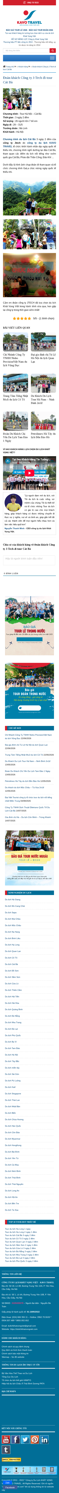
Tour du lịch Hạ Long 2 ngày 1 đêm (21, 1232)
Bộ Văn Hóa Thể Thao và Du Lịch (17, 1373)
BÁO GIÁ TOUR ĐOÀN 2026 (41, 30)
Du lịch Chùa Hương (14, 1119)
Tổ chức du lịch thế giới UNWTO (16, 1380)
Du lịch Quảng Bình (14, 1009)
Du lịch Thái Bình (12, 1177)
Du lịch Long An (12, 1190)
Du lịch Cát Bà (11, 964)
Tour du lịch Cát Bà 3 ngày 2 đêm (20, 1235)
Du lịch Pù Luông (12, 1080)
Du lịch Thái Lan (12, 1100)
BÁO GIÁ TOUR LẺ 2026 (16, 30)
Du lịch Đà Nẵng (12, 1016)
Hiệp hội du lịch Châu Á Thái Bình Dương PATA (23, 1383)
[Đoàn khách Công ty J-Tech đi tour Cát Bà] (17, 99)
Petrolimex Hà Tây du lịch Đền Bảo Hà (22, 781)
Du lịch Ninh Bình (13, 1171)
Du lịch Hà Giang (12, 899)
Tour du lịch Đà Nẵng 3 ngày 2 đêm (21, 1251)
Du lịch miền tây (12, 1068)
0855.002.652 (22, 1320)
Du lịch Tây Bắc (12, 1061)
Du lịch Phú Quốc (13, 1035)
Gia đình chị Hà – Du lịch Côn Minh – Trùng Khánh (28, 817)
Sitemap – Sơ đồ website (13, 1357)
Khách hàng (23, 67)
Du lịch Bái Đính (12, 1152)
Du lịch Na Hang (12, 932)
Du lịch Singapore (13, 1093)
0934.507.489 (8, 1320)
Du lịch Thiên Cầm (13, 990)
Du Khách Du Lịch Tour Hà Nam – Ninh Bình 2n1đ (42, 399)
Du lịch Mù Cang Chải (15, 906)
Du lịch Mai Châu (12, 919)
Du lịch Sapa (10, 912)
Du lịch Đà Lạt (11, 1029)
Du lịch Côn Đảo (12, 1132)
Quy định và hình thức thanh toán (17, 1350)
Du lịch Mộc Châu (13, 925)
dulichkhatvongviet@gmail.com (22, 1326)
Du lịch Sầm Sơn (12, 977)
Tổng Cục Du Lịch (10, 1377)
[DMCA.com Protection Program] (11, 1459)
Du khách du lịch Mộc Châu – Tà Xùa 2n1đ (24, 787)
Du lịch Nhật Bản (12, 1106)
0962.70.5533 (43, 1317)
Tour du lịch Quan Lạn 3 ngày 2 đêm (21, 1242)
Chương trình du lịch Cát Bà (19, 139)
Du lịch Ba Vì (11, 1042)
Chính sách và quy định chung (15, 1346)
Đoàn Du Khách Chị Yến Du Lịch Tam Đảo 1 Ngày (15, 437)
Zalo (7, 1482)
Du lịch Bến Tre (12, 1203)
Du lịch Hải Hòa (12, 1003)
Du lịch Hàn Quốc (13, 1126)
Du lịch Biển (10, 1113)
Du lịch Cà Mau (12, 1165)
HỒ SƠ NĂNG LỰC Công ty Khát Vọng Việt (29, 39)
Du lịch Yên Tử (11, 1158)
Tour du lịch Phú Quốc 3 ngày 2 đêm (21, 1261)
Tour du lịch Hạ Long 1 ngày (18, 1229)
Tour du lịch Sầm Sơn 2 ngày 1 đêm (21, 1245)
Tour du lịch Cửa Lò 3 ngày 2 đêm (20, 1248)
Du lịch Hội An (11, 1197)
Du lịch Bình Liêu (12, 938)
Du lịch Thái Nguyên (14, 1184)
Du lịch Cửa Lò (11, 983)
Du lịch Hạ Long (12, 945)
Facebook (10, 1487)
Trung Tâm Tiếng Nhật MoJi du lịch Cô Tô (24, 755)
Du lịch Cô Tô (11, 958)
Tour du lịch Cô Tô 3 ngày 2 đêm (20, 1238)
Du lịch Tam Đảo (12, 1048)
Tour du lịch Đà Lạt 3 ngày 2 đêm (20, 1258)
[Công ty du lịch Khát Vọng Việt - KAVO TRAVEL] (29, 18)
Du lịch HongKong (13, 1145)
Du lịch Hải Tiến (12, 996)
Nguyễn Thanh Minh (14, 528)
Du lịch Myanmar (12, 1139)
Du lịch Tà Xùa (11, 1210)
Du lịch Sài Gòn (12, 1074)
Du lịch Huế (10, 1087)
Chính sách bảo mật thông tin (15, 1353)
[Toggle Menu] (52, 58)
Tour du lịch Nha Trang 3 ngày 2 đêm (22, 1255)
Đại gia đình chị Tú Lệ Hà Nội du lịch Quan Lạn (43, 358)
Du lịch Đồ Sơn (12, 971)
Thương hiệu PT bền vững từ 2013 (18, 42)
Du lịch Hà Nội (11, 1055)
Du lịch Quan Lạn (13, 951)
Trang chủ (10, 67)
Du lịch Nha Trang (13, 1022)
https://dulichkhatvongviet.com (24, 1329)
